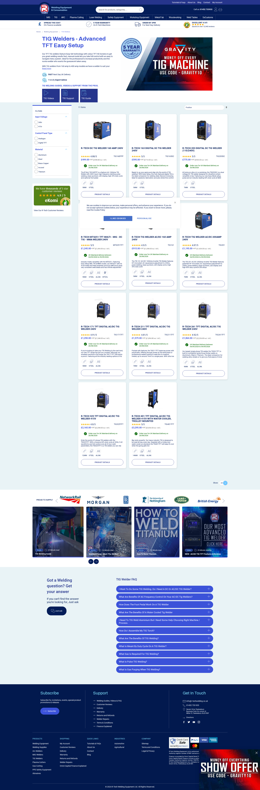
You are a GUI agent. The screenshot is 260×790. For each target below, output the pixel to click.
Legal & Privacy (148, 751)
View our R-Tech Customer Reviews (49, 210)
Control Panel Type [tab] (43, 133)
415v (40, 127)
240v (40, 122)
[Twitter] (189, 722)
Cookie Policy (99, 210)
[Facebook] (184, 722)
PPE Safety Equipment (41, 770)
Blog (199, 2)
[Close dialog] (256, 752)
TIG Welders (37, 758)
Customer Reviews (104, 704)
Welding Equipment (51, 31)
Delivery (100, 708)
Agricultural (119, 747)
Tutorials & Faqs (178, 2)
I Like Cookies (118, 218)
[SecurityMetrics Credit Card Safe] (179, 748)
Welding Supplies (39, 747)
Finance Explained (104, 726)
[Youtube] (194, 722)
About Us (191, 2)
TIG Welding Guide (43, 554)
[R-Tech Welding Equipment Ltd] (55, 9)
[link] (229, 769)
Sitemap (145, 743)
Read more (46, 68)
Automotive (119, 743)
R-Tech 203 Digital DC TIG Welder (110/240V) (202, 149)
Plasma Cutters (39, 762)
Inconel (41, 168)
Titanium (41, 172)
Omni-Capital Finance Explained (73, 766)
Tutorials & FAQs (94, 743)
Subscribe (52, 711)
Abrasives (36, 773)
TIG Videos (48, 98)
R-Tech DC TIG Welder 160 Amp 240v (102, 148)
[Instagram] (199, 722)
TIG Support (68, 98)
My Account (217, 2)
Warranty (101, 712)
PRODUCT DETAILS (102, 194)
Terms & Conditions (105, 723)
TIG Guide (86, 98)
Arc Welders (37, 751)
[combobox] (120, 10)
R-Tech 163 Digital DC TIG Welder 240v (151, 149)
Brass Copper (43, 163)
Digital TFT (42, 143)
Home (38, 31)
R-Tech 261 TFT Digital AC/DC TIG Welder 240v (201, 327)
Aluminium (42, 155)
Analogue (42, 139)
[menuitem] (48, 17)
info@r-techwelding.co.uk (197, 701)
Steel (40, 159)
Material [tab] (39, 149)
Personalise (144, 218)
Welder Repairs (103, 719)
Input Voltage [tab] (41, 117)
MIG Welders (37, 755)
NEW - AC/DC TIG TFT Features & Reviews (203, 554)
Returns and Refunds (105, 715)
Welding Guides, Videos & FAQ (109, 701)
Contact (206, 2)
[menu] (130, 17)
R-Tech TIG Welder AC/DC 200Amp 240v (202, 238)
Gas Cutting (37, 766)
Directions (190, 717)
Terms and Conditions (151, 747)
